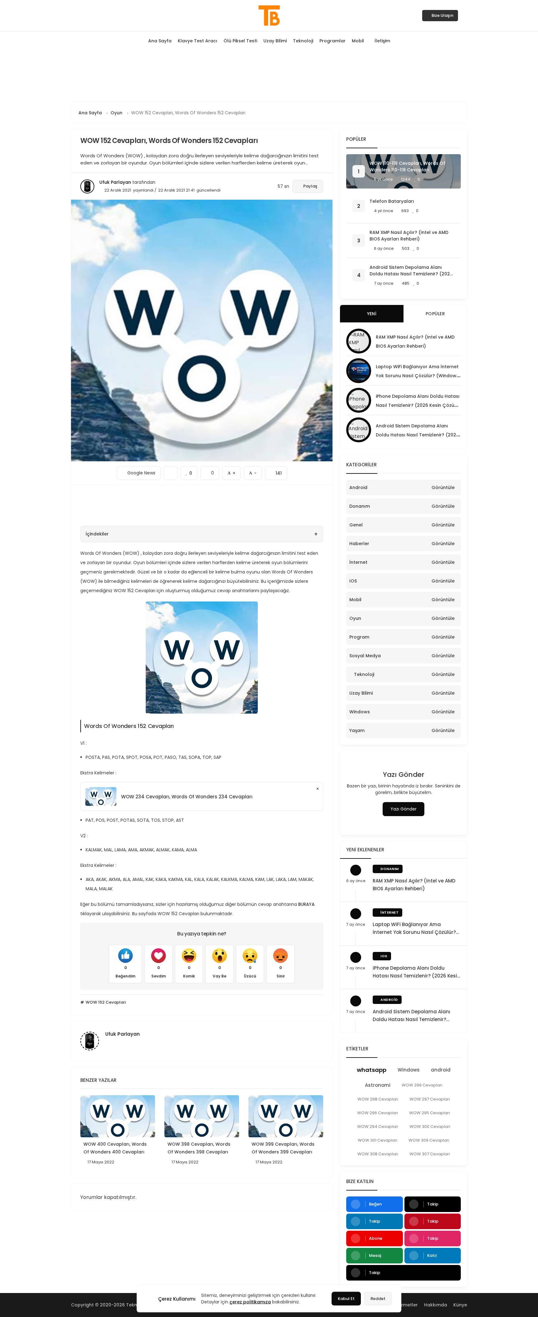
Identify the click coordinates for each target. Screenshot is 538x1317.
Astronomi (377, 1085)
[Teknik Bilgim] (269, 15)
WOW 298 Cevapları (377, 1099)
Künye (460, 1305)
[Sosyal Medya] (73, 15)
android (441, 1070)
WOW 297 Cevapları (429, 1099)
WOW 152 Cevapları (105, 1002)
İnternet (358, 562)
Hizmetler (407, 1305)
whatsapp (371, 1070)
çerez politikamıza (250, 1302)
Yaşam (357, 730)
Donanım (359, 506)
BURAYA (307, 904)
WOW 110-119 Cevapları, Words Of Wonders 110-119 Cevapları (407, 166)
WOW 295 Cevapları (429, 1113)
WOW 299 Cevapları (422, 1085)
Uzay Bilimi (275, 41)
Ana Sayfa (160, 41)
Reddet (377, 1298)
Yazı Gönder (403, 809)
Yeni (371, 314)
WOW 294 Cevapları (377, 1126)
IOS (353, 581)
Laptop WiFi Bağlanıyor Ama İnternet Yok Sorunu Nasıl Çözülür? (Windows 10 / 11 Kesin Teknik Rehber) (417, 376)
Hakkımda (435, 1305)
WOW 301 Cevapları (377, 1140)
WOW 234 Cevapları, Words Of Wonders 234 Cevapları (186, 796)
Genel (356, 525)
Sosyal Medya (365, 656)
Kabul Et (346, 1298)
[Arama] (465, 15)
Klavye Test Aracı (197, 41)
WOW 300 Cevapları (429, 1126)
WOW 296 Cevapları (377, 1113)
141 (276, 471)
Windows (359, 712)
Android (358, 487)
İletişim (382, 41)
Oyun (355, 618)
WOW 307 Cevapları (429, 1154)
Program (359, 637)
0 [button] (210, 471)
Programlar (332, 41)
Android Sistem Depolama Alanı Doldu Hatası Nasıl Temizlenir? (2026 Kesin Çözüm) (411, 270)
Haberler (359, 543)
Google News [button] (139, 471)
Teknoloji (303, 41)
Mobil (358, 41)
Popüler (435, 314)
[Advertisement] (269, 75)
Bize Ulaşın (442, 15)
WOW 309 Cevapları (428, 1140)
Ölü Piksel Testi (240, 41)
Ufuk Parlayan (115, 182)
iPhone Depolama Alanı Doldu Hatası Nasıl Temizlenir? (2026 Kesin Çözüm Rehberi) (418, 405)
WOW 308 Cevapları (377, 1154)
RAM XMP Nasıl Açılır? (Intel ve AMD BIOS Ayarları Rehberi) (409, 235)
